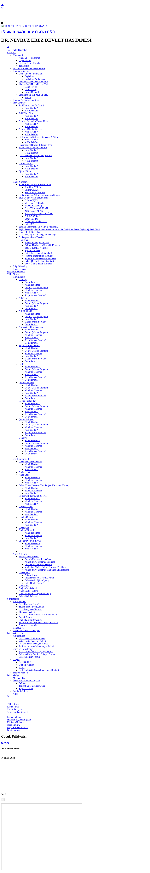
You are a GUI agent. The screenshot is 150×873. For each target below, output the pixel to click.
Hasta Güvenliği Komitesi (37, 242)
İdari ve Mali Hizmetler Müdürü (33, 81)
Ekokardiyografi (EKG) (30, 540)
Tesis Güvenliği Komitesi (36, 248)
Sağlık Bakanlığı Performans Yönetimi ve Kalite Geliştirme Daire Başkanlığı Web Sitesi (59, 229)
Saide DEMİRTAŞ (33, 205)
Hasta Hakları (19, 269)
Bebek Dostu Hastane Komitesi (39, 261)
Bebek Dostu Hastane (29, 556)
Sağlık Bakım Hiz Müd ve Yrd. (33, 95)
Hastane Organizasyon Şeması (27, 100)
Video (15, 694)
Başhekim (29, 76)
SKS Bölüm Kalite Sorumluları (33, 197)
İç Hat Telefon (31, 110)
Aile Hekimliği (26, 311)
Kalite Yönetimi (20, 182)
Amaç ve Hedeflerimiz (29, 58)
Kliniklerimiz (19, 277)
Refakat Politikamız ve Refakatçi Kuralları (38, 622)
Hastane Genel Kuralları (30, 63)
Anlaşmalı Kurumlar (28, 625)
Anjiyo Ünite (25, 472)
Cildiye (22, 364)
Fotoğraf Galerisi (21, 691)
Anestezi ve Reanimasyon (31, 327)
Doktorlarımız (31, 282)
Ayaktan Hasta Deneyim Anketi (33, 643)
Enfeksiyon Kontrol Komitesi (38, 253)
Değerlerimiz (25, 60)
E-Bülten (23, 683)
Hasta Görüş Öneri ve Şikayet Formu (36, 651)
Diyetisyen (24, 527)
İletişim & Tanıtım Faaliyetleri (26, 680)
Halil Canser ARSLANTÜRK (39, 213)
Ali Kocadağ (30, 89)
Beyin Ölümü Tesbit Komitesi (38, 263)
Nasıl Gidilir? (25, 662)
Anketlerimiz (19, 635)
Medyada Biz (19, 678)
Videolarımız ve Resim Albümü (39, 577)
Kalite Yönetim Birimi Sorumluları (35, 184)
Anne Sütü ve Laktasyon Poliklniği (35, 593)
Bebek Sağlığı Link (28, 596)
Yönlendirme (13, 599)
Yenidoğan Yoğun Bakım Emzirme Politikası (45, 567)
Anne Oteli (24, 475)
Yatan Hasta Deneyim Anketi (32, 641)
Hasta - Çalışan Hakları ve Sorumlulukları (38, 614)
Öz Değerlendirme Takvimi (31, 237)
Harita (21, 667)
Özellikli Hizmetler (21, 459)
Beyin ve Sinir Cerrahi (29, 345)
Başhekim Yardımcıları (35, 79)
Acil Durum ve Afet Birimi (31, 105)
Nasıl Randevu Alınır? (29, 604)
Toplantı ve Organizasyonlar (32, 686)
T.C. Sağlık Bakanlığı (17, 50)
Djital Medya (13, 675)
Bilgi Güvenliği (20, 266)
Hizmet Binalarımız (16, 271)
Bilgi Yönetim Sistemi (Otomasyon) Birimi (38, 137)
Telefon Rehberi (20, 672)
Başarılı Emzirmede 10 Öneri (38, 559)
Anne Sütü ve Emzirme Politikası (40, 562)
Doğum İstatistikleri (28, 588)
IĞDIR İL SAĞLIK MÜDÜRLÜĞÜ (28, 32)
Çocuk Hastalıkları (27, 401)
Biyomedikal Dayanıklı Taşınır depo (35, 145)
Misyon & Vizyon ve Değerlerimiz (29, 68)
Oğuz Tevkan (31, 87)
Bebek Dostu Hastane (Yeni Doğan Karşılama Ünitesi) (44, 485)
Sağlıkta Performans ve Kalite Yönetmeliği (38, 226)
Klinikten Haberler (33, 290)
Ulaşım (16, 659)
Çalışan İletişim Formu (29, 657)
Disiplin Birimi (26, 163)
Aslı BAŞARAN (33, 216)
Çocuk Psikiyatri (26, 419)
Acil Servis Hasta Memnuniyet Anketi (36, 646)
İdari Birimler (19, 102)
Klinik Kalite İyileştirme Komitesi (40, 258)
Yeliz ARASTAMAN (35, 192)
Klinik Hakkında (32, 285)
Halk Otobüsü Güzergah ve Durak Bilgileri (39, 670)
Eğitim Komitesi (32, 250)
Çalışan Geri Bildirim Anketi (32, 638)
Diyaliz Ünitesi (26, 517)
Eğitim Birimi (25, 171)
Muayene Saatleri (27, 612)
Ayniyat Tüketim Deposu (30, 129)
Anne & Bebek (20, 554)
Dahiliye (23, 438)
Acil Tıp (23, 279)
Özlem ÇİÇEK (32, 190)
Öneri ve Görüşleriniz (23, 649)
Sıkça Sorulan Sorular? (35, 295)
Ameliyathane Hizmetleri (30, 461)
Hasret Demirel (32, 92)
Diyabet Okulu (26, 506)
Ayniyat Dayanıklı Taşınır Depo (33, 121)
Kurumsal (11, 52)
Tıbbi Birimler (13, 274)
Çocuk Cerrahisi (26, 382)
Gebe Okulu (24, 572)
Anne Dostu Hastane (28, 591)
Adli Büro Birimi (27, 113)
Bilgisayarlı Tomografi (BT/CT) (33, 496)
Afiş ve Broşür (31, 575)
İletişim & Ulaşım (15, 633)
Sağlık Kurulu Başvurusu (30, 620)
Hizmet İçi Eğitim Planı (29, 232)
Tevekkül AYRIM (33, 187)
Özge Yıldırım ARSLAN (36, 208)
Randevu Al (18, 628)
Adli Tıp (23, 298)
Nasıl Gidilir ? (31, 108)
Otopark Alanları (26, 665)
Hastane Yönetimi (21, 71)
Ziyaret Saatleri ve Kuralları (31, 606)
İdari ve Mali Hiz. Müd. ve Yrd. (33, 84)
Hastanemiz (18, 55)
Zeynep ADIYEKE (34, 211)
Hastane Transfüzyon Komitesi (39, 255)
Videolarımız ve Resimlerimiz (38, 564)
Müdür (28, 97)
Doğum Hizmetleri (27, 530)
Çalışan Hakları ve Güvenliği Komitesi (42, 245)
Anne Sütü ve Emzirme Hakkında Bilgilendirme (47, 570)
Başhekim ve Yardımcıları (30, 73)
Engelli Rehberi (26, 617)
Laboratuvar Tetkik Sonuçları (26, 630)
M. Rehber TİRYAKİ (35, 203)
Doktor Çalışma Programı (36, 287)
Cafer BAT (30, 224)
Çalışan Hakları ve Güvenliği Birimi (35, 155)
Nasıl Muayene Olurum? (30, 609)
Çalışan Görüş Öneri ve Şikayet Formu (37, 654)
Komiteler (23, 240)
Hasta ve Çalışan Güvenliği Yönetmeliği (37, 234)
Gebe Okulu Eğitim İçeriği (37, 580)
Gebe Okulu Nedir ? (34, 583)
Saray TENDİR (32, 219)
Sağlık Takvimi (26, 688)
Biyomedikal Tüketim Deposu (33, 147)
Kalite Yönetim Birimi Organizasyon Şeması (39, 195)
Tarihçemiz (24, 66)
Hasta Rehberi (19, 601)
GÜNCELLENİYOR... (36, 221)
